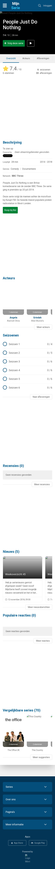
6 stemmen (8, 73)
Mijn (15, 5)
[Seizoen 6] (27, 387)
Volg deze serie (15, 43)
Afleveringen (43, 58)
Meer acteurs (43, 327)
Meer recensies (42, 484)
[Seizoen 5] (27, 379)
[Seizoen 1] (27, 344)
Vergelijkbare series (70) (21, 710)
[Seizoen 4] (27, 370)
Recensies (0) (13, 466)
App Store (18, 843)
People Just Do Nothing (20, 25)
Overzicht (11, 58)
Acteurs (26, 58)
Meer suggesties (41, 757)
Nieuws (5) (11, 552)
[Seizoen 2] (27, 353)
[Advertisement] (27, 105)
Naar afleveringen (41, 397)
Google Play (39, 843)
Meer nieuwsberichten (39, 607)
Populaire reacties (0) (19, 615)
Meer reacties (43, 640)
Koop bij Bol (10, 210)
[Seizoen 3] (27, 361)
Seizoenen (11, 335)
